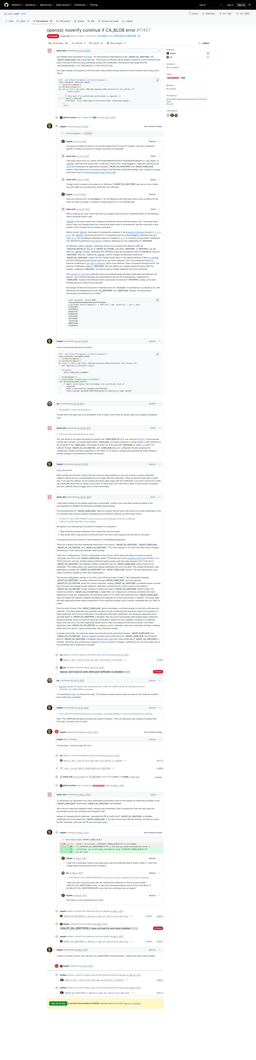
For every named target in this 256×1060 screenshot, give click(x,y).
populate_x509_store (135, 232)
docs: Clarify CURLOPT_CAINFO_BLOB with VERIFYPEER (87, 768)
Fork (227, 14)
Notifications (210, 14)
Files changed (119, 43)
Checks (99, 43)
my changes (153, 257)
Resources (45, 4)
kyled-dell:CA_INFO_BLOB (125, 36)
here (59, 417)
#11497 (73, 694)
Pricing (93, 4)
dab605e (160, 916)
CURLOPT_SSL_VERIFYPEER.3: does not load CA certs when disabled (99, 928)
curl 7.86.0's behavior (95, 263)
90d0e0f (160, 941)
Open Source (63, 4)
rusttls (110, 639)
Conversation (61, 43)
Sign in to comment (132, 1003)
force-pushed (79, 777)
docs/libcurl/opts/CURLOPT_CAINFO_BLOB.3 (84, 840)
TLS (94, 118)
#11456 (88, 57)
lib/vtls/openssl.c (74, 133)
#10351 (141, 439)
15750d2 (160, 660)
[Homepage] (6, 5)
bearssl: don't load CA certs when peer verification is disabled (92, 660)
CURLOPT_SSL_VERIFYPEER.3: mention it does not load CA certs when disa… (96, 916)
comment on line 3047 (80, 274)
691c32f (160, 761)
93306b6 (160, 768)
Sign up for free (58, 1003)
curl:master (102, 36)
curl (9, 13)
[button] (159, 50)
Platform (16, 4)
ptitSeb (63, 975)
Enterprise (80, 4)
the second (97, 241)
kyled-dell (65, 36)
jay (58, 403)
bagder (63, 126)
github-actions (70, 117)
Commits (81, 43)
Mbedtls (100, 639)
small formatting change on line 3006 (99, 172)
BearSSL (85, 636)
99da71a (160, 993)
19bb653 (160, 980)
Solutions (30, 4)
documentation (98, 786)
